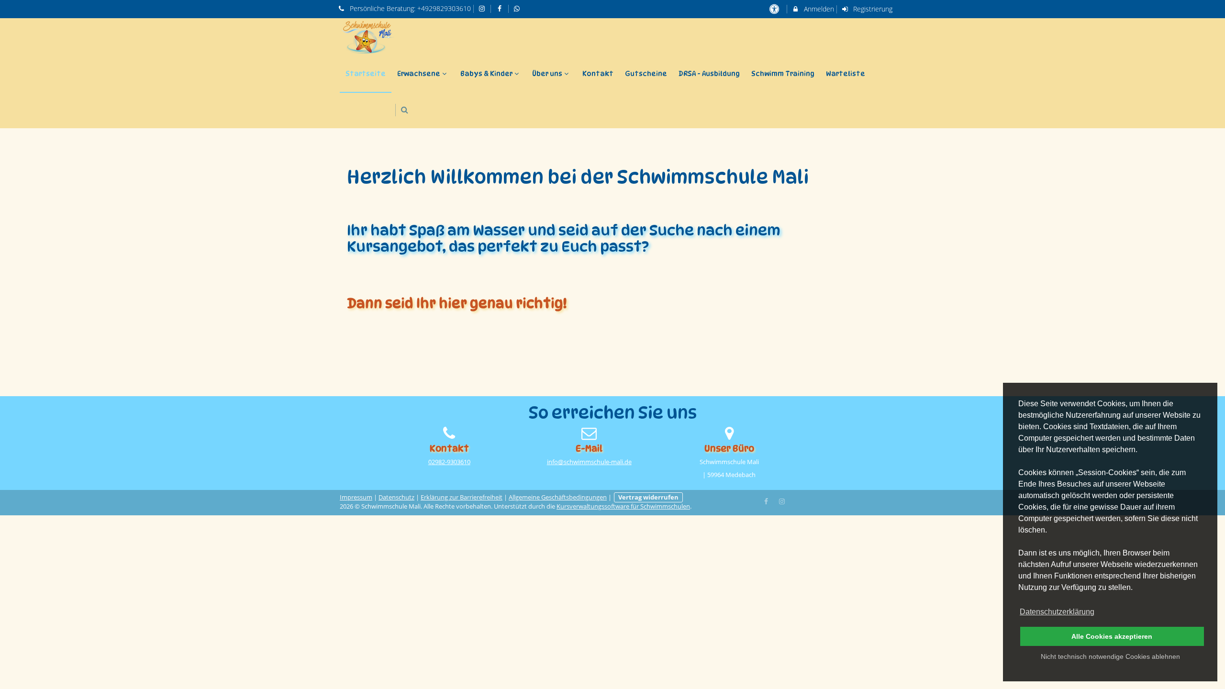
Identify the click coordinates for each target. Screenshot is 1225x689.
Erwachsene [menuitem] (418, 73)
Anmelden (818, 8)
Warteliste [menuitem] (845, 73)
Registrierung (871, 8)
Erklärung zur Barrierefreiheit (461, 497)
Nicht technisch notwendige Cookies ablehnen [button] (1110, 656)
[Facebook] (766, 500)
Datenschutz (396, 497)
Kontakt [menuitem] (597, 73)
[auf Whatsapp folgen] (518, 8)
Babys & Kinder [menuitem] (486, 73)
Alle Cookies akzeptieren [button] (1111, 636)
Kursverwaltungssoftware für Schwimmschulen (623, 506)
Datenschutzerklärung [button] (1057, 612)
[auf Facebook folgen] (500, 8)
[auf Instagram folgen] (483, 8)
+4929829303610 (444, 8)
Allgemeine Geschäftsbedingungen (558, 497)
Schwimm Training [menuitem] (782, 73)
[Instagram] (782, 500)
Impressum (356, 497)
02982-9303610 (449, 462)
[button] (404, 109)
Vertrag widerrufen (648, 497)
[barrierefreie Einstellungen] (775, 8)
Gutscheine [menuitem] (646, 73)
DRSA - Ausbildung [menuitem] (709, 73)
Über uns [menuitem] (547, 73)
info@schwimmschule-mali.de (589, 462)
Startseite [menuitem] (365, 73)
